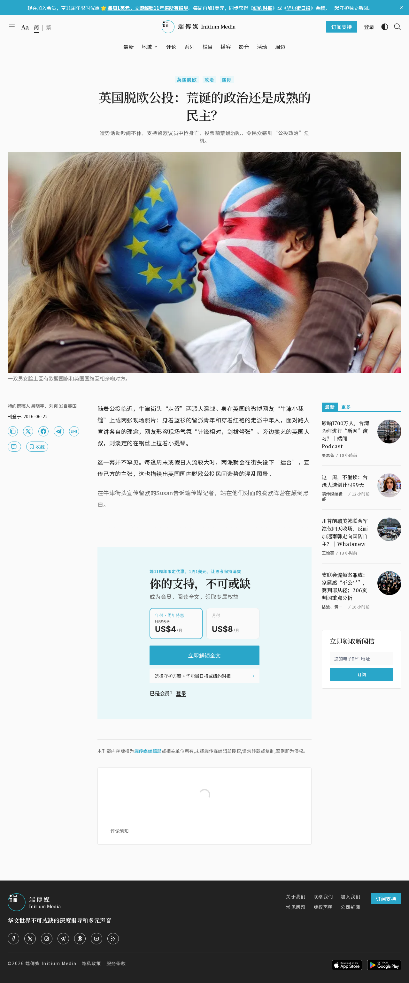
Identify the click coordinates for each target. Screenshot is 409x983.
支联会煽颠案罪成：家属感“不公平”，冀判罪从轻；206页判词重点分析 (345, 586)
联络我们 (323, 896)
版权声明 (323, 907)
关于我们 (296, 896)
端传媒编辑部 (148, 751)
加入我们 (350, 896)
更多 (346, 407)
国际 (227, 79)
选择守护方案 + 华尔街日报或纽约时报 (193, 676)
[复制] (13, 431)
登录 (181, 693)
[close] (401, 8)
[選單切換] (155, 46)
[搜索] (395, 27)
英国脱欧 (187, 79)
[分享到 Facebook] (43, 431)
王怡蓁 (328, 553)
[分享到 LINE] (74, 431)
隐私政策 (91, 963)
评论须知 (119, 831)
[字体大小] (25, 27)
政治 (209, 79)
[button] (147, 47)
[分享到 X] (28, 431)
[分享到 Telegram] (59, 431)
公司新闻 (350, 907)
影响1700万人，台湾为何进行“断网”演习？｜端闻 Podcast (345, 435)
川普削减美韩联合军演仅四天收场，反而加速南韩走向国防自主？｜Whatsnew (345, 532)
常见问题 (296, 907)
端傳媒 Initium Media (50, 963)
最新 (330, 407)
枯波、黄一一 (332, 609)
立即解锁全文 (204, 655)
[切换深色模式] (382, 27)
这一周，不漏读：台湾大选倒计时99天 (345, 480)
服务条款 (116, 963)
